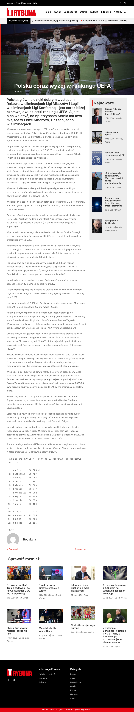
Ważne (107, 121)
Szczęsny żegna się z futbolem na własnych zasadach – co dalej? (115, 589)
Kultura (94, 11)
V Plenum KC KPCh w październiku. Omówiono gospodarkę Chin (89, 20)
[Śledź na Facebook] (120, 3)
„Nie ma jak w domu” (111, 133)
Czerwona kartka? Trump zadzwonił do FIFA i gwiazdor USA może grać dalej (18, 589)
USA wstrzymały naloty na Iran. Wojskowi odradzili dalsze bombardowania (114, 178)
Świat (57, 11)
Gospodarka (70, 11)
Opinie (83, 11)
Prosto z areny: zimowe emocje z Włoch (49, 588)
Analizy (118, 11)
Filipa (17, 3)
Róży (34, 3)
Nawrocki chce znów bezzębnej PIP (115, 153)
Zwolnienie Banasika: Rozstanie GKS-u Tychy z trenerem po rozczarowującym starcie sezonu (114, 635)
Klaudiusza (26, 3)
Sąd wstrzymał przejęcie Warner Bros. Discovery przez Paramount (113, 202)
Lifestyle (106, 11)
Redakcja (29, 539)
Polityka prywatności (47, 674)
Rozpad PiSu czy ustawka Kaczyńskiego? (113, 111)
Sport (19, 598)
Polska (47, 11)
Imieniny (10, 3)
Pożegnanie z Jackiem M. (111, 221)
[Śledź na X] (125, 3)
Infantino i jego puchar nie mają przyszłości (80, 588)
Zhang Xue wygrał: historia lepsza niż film (17, 631)
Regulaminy (43, 678)
